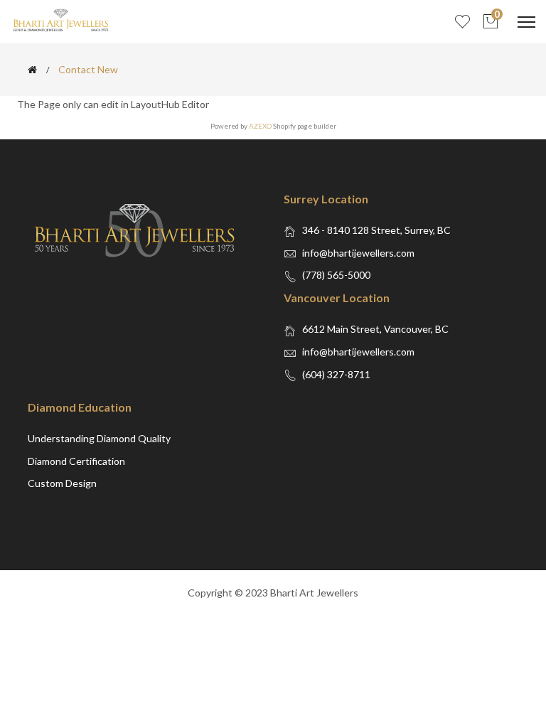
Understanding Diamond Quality (99, 438)
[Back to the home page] (32, 70)
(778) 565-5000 (336, 275)
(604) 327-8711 (336, 374)
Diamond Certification (76, 461)
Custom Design (62, 483)
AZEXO (260, 126)
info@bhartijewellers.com (358, 253)
